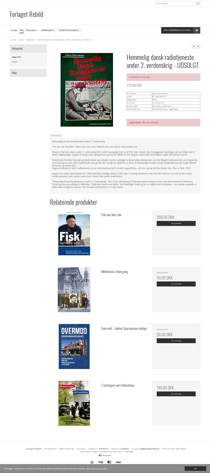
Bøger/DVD (16, 57)
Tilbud (14, 62)
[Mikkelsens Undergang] (74, 291)
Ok (195, 468)
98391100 (103, 448)
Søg (198, 3)
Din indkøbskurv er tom (177, 30)
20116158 (125, 448)
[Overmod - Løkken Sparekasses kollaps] (74, 348)
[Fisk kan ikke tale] (74, 234)
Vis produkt (176, 223)
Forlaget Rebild (26, 14)
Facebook (106, 455)
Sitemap (129, 451)
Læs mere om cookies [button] (96, 468)
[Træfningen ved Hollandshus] (74, 405)
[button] (194, 46)
